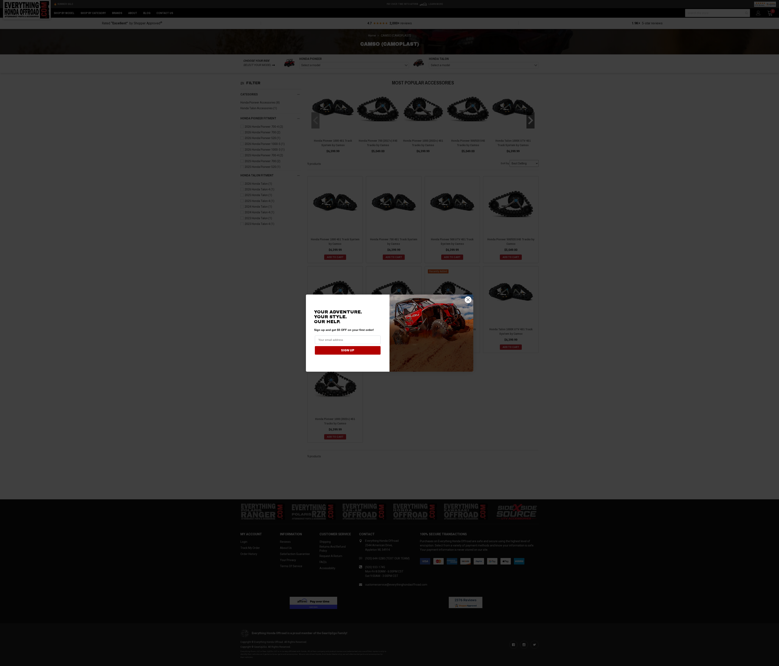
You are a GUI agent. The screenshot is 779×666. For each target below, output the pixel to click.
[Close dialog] (468, 299)
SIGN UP (347, 350)
